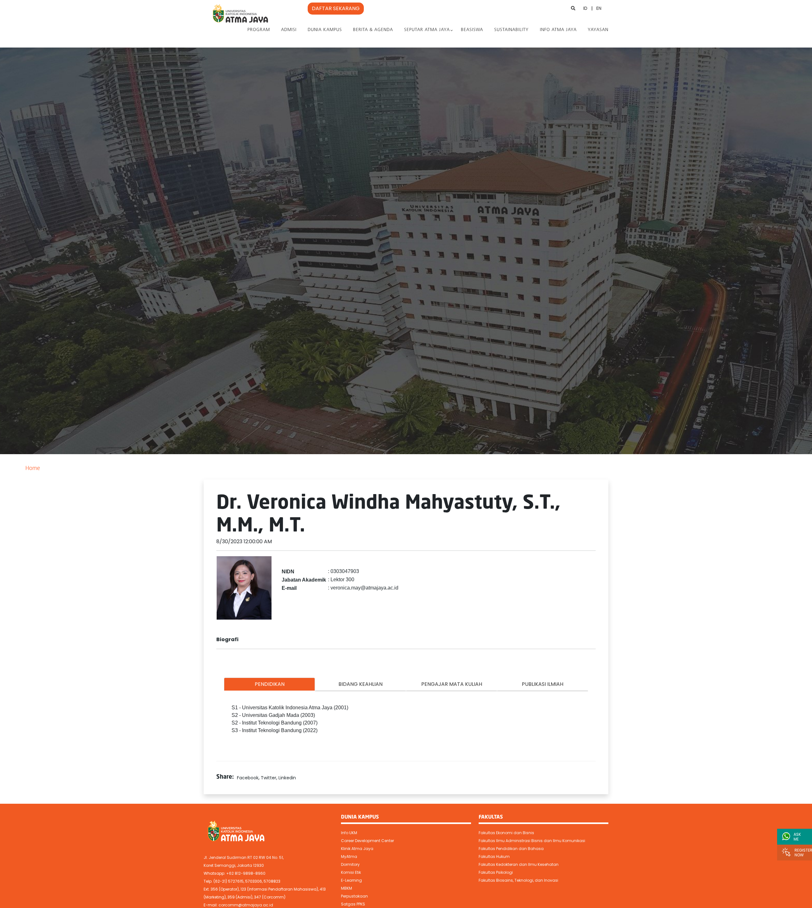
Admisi (289, 30)
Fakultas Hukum (494, 856)
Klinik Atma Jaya (357, 848)
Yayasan (598, 30)
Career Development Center (367, 840)
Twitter (268, 778)
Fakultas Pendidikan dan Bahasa (511, 848)
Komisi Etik (351, 872)
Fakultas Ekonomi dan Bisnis (506, 832)
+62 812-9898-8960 (245, 873)
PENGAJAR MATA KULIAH (451, 684)
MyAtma (349, 856)
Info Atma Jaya (558, 30)
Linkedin (287, 778)
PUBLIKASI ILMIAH (542, 684)
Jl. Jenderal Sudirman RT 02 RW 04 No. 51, (244, 857)
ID (585, 8)
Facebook (248, 778)
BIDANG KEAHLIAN (360, 684)
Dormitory (350, 864)
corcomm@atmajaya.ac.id (246, 905)
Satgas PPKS (353, 904)
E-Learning (351, 880)
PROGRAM (258, 30)
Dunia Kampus (325, 30)
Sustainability (511, 30)
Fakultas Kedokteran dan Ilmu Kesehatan (519, 864)
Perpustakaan (354, 896)
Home (32, 469)
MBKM (346, 888)
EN (598, 8)
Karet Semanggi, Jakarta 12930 (234, 865)
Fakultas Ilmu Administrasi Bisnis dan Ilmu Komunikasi (532, 840)
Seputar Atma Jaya (427, 30)
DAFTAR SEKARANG (336, 8)
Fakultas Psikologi (496, 872)
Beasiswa (472, 30)
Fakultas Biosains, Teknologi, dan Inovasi (518, 880)
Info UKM (349, 832)
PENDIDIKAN (270, 684)
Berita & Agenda (373, 30)
